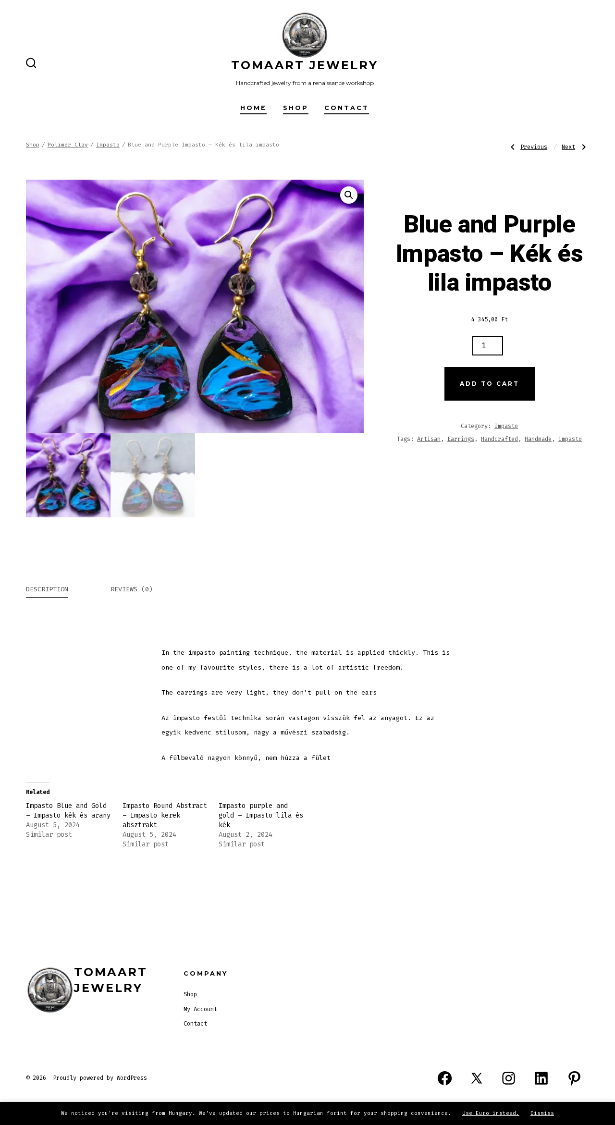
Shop (295, 107)
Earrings (460, 439)
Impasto (108, 144)
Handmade (538, 439)
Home (253, 107)
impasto (570, 439)
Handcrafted (499, 439)
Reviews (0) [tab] (132, 589)
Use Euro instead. (490, 1113)
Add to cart (489, 383)
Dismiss (542, 1113)
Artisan (429, 439)
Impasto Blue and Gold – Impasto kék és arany (68, 810)
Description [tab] (47, 589)
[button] (348, 195)
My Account (200, 1009)
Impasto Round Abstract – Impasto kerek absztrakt (165, 815)
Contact (346, 107)
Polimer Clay (68, 144)
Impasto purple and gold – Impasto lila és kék (261, 815)
